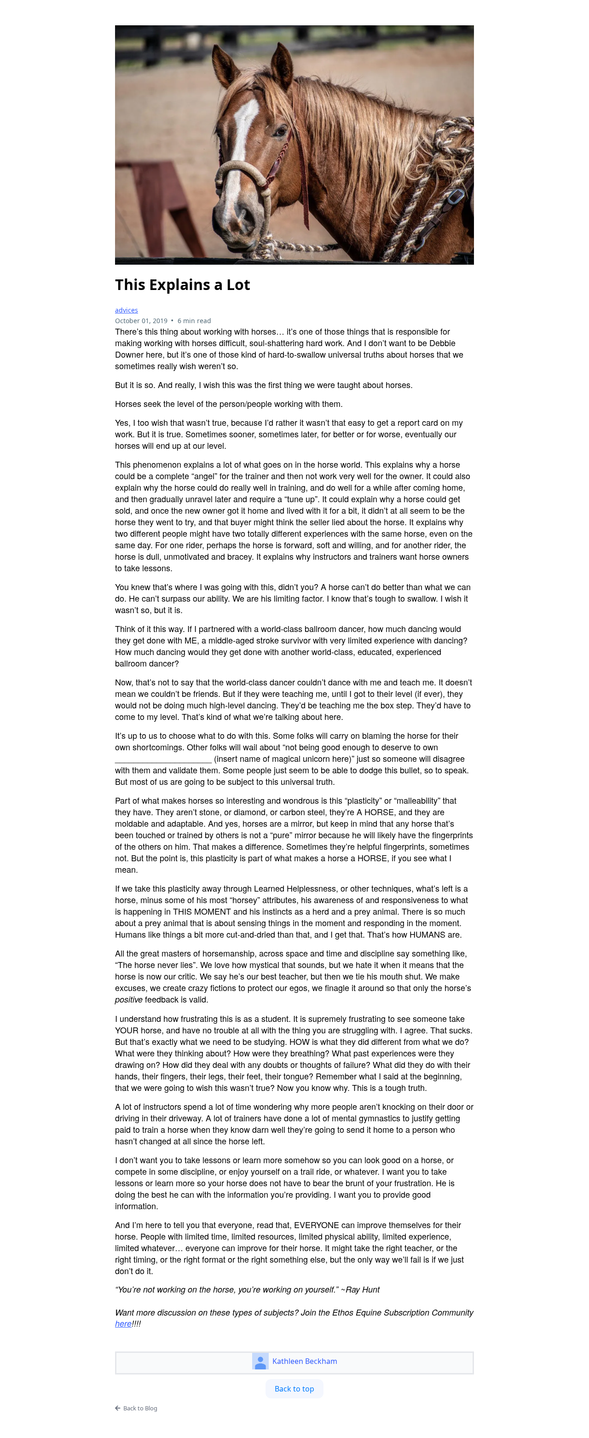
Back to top (294, 1389)
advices (126, 310)
